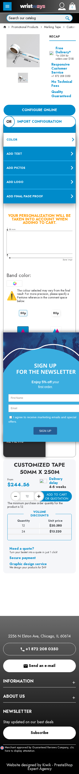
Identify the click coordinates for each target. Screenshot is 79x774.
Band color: (19, 275)
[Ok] (68, 17)
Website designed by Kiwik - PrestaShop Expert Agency (40, 766)
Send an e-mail (41, 665)
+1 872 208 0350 (41, 649)
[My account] (62, 6)
